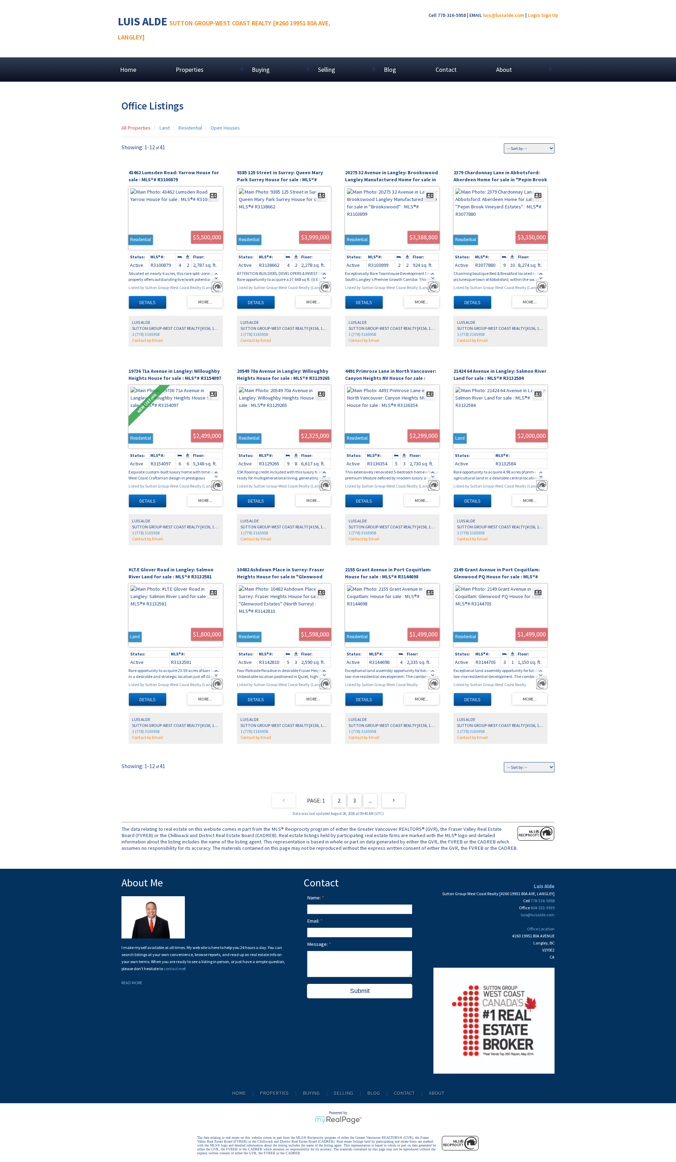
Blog (390, 69)
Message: (318, 944)
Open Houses (225, 128)
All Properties (136, 128)
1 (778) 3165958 (145, 334)
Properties (274, 1093)
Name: (314, 897)
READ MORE (131, 982)
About (436, 1093)
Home (128, 69)
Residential (190, 128)
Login (534, 15)
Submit (360, 990)
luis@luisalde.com (503, 15)
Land (164, 128)
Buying (311, 1093)
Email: (313, 921)
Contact (446, 69)
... (370, 800)
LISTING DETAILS (147, 302)
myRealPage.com (338, 1120)
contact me (174, 968)
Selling (343, 1093)
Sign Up (549, 15)
